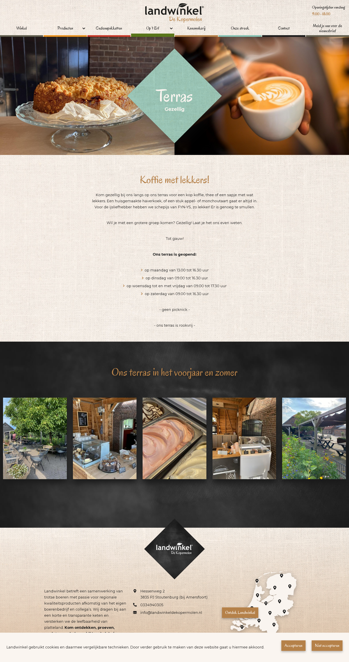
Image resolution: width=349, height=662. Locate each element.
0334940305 (151, 605)
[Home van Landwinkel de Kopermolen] (174, 13)
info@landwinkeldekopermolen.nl (171, 612)
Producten (65, 28)
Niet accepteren (327, 645)
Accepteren (293, 645)
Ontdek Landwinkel (240, 612)
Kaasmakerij (196, 28)
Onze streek (240, 28)
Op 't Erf (152, 28)
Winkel (21, 28)
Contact (284, 28)
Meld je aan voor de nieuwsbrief (327, 28)
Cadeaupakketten (109, 28)
